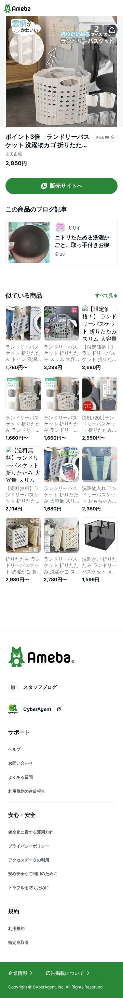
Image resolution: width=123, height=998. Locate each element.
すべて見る (106, 295)
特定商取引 (18, 942)
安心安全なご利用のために (32, 873)
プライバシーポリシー (28, 846)
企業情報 (17, 973)
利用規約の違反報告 (26, 791)
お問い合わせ (20, 763)
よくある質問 (20, 777)
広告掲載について (65, 973)
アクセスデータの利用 (28, 859)
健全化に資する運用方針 (30, 832)
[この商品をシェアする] (112, 30)
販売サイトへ (66, 185)
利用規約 (16, 928)
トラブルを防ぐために (28, 887)
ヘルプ (14, 749)
